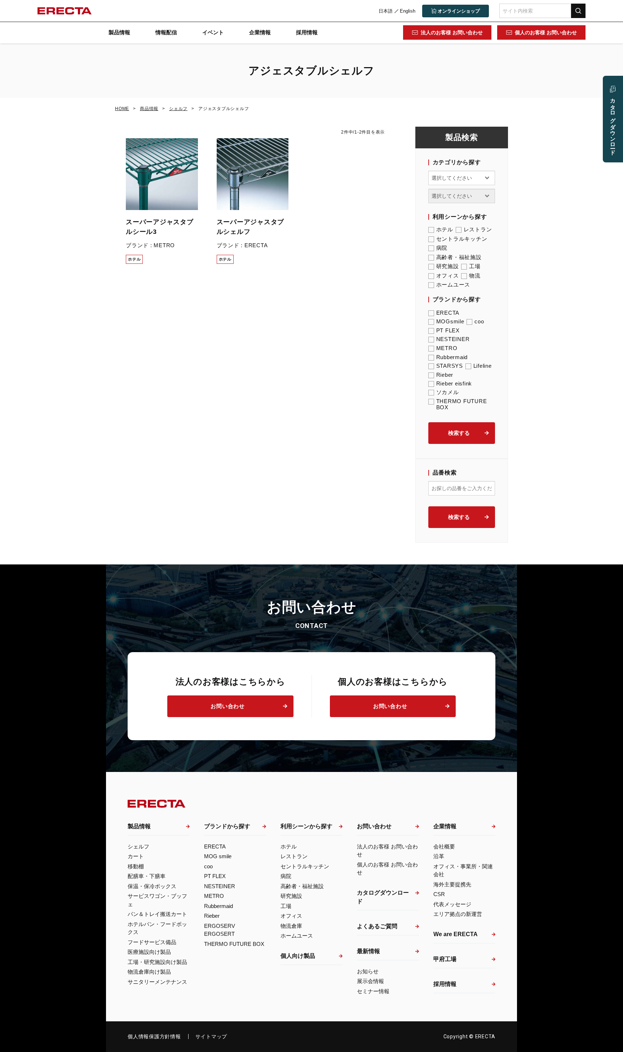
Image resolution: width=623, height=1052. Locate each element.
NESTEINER (453, 339)
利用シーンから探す (306, 826)
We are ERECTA (455, 934)
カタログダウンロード (383, 897)
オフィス (447, 275)
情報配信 (166, 32)
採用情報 (307, 32)
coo (479, 321)
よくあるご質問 (377, 926)
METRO (447, 348)
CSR (439, 894)
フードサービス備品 (152, 942)
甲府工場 (444, 959)
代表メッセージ (452, 904)
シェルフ (138, 846)
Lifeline (482, 366)
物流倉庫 (291, 926)
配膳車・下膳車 (146, 876)
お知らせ (368, 971)
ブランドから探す (227, 826)
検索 (578, 11)
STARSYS (449, 366)
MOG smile (217, 856)
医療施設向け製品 (149, 952)
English (407, 11)
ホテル (444, 229)
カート (136, 856)
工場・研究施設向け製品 (157, 962)
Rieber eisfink (454, 383)
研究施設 (447, 266)
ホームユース (453, 284)
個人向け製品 (297, 956)
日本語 (386, 11)
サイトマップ (211, 1036)
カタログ (613, 124)
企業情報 (260, 32)
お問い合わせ (228, 706)
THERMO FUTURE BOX (461, 404)
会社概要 (444, 846)
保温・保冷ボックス (152, 886)
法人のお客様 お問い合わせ (452, 32)
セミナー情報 (373, 991)
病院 (442, 248)
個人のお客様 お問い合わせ (546, 32)
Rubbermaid (452, 357)
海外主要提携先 (452, 884)
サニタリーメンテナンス (157, 982)
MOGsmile (450, 321)
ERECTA (448, 313)
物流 (475, 275)
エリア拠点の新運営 (457, 914)
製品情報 (119, 32)
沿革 (438, 856)
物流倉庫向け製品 (149, 972)
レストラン (478, 229)
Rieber (445, 375)
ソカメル (447, 392)
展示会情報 (370, 981)
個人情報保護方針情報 (154, 1036)
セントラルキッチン (461, 239)
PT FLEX (448, 330)
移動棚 (136, 866)
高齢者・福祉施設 (459, 257)
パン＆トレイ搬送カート (157, 914)
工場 (475, 266)
